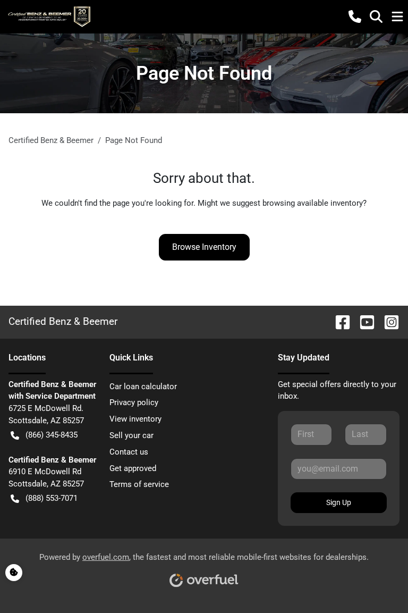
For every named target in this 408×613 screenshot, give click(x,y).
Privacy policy (133, 402)
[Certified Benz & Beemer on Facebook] (338, 321)
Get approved (132, 468)
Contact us (128, 452)
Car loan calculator (143, 386)
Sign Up (338, 502)
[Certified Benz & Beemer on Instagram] (387, 321)
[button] (355, 16)
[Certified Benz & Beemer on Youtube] (363, 321)
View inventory (135, 419)
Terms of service (139, 484)
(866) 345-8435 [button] (52, 435)
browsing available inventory (312, 203)
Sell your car (131, 435)
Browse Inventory (204, 247)
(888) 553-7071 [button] (52, 498)
